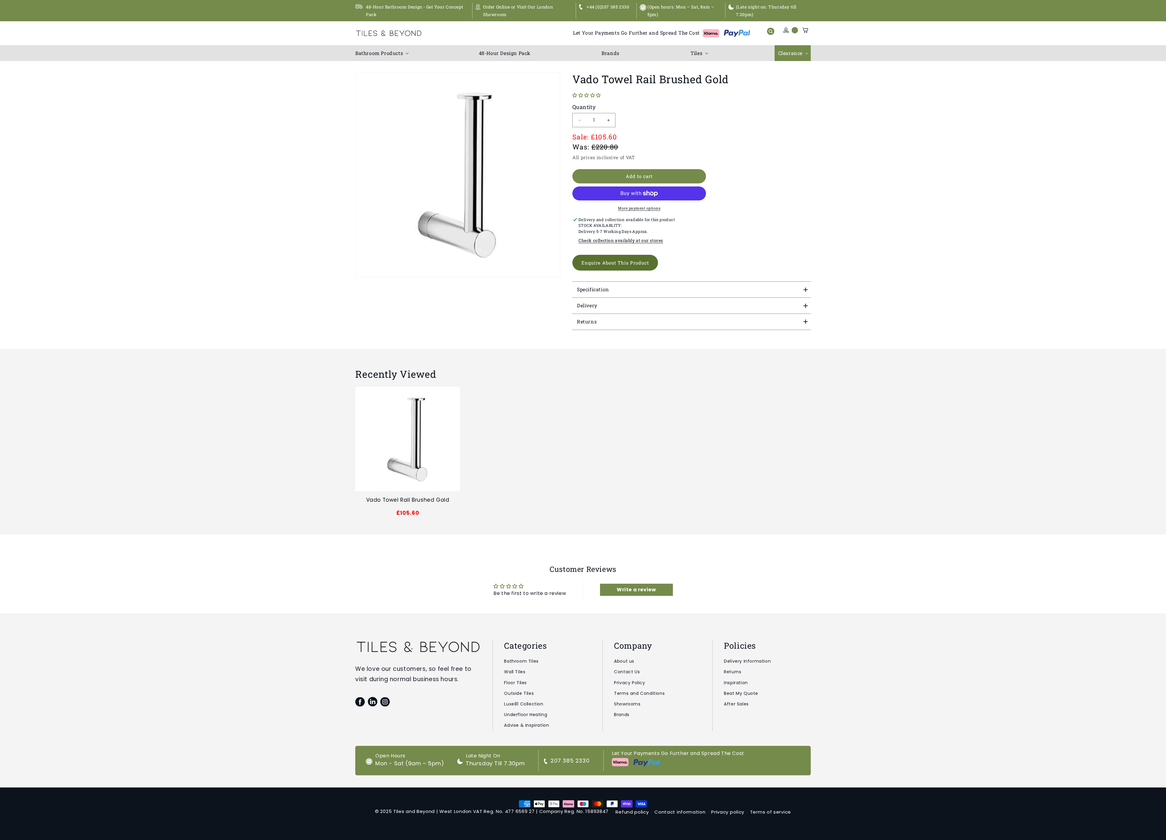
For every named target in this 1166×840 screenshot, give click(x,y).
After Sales (736, 704)
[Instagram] (385, 702)
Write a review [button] (636, 589)
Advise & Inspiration (526, 725)
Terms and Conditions (639, 693)
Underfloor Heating (525, 715)
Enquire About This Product (615, 263)
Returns (732, 672)
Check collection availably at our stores (620, 240)
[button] (381, 53)
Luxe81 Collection (523, 704)
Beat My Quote (741, 693)
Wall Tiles (514, 672)
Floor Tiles (515, 683)
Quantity (583, 107)
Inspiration (736, 683)
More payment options (639, 208)
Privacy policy (727, 812)
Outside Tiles (519, 693)
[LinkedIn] (372, 702)
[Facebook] (360, 702)
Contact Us (627, 672)
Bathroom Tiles (521, 661)
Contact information (679, 812)
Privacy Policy (629, 683)
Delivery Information (747, 661)
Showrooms (627, 704)
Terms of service (770, 812)
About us (624, 661)
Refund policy (632, 812)
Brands (621, 715)
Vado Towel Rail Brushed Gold (407, 500)
